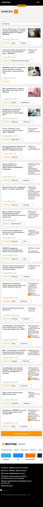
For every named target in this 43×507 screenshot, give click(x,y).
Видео (16, 450)
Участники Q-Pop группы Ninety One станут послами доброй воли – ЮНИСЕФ (14, 51)
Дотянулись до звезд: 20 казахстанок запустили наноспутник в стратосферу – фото (13, 111)
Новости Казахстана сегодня (20, 60)
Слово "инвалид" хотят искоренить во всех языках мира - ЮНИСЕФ (12, 130)
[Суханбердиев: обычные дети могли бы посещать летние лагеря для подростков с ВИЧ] (34, 331)
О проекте (4, 467)
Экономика (15, 403)
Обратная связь (7, 486)
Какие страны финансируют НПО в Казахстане (12, 393)
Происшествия (16, 223)
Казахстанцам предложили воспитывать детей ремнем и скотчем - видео (13, 232)
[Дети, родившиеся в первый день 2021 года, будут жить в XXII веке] (34, 92)
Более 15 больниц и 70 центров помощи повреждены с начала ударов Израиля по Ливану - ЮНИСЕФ (14, 31)
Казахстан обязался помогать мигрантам (13, 309)
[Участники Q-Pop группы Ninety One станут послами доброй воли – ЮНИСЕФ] (34, 51)
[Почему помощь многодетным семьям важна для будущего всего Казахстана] (34, 267)
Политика (14, 319)
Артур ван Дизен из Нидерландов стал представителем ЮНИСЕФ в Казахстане (12, 166)
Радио (13, 301)
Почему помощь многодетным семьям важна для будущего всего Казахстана (13, 267)
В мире (14, 102)
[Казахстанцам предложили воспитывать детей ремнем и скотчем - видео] (34, 233)
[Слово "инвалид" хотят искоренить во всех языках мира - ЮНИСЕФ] (34, 130)
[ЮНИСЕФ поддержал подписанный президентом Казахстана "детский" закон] (34, 250)
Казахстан (27, 122)
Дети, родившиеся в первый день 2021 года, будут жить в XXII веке (13, 90)
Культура (26, 205)
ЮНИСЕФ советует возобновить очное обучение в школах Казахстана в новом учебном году (14, 70)
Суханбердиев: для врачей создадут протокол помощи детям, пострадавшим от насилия (12, 370)
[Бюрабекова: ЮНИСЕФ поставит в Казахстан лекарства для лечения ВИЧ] (34, 415)
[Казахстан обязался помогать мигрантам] (34, 309)
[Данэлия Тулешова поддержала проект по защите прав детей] (34, 192)
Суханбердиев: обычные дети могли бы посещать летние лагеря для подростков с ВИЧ (13, 327)
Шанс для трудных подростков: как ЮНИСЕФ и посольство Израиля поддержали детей (14, 148)
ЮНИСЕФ (7, 11)
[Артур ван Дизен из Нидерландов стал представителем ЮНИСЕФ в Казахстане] (34, 169)
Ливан (13, 43)
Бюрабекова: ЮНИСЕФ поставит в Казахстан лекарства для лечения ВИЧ (14, 412)
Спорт (40, 450)
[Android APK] (5, 490)
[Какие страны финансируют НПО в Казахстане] (34, 395)
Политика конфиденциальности (13, 473)
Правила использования (18, 467)
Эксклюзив (27, 276)
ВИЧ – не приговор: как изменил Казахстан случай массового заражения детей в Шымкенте (14, 352)
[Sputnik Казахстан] (6, 3)
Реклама (12, 470)
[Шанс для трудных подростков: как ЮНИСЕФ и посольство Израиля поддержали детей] (34, 147)
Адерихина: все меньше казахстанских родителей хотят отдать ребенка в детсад (14, 285)
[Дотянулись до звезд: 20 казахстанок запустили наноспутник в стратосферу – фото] (34, 112)
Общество (15, 122)
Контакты (4, 470)
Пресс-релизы (21, 470)
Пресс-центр (15, 139)
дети (25, 241)
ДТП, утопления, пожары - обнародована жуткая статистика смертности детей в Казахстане (14, 214)
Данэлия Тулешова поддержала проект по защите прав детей (14, 188)
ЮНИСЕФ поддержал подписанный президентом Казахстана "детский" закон (12, 250)
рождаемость (26, 102)
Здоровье (14, 361)
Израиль (23, 43)
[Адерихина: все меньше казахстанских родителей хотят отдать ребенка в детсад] (34, 289)
